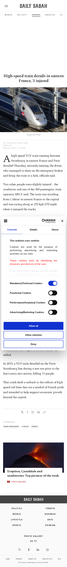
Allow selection (33, 335)
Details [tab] (33, 229)
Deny (33, 344)
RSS (59, 559)
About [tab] (55, 229)
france (34, 426)
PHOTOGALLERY (19, 482)
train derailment (11, 426)
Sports (16, 525)
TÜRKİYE (50, 508)
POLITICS (17, 508)
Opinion (50, 525)
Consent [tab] (12, 229)
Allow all (33, 325)
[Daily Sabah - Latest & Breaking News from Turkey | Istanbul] (33, 6)
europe (25, 426)
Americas (50, 15)
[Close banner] (62, 221)
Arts (50, 519)
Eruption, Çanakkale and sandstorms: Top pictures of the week (33, 473)
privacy (19, 559)
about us (32, 559)
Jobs (8, 559)
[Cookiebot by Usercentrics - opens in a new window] (42, 221)
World (8, 15)
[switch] (52, 292)
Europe (36, 15)
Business (50, 514)
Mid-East (22, 15)
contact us (47, 559)
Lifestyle (17, 519)
